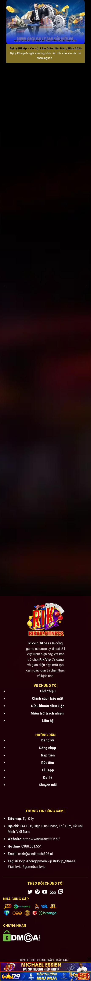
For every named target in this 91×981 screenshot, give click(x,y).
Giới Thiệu (27, 960)
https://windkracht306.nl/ (41, 839)
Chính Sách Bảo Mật (53, 960)
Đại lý (47, 778)
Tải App (47, 770)
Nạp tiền (48, 755)
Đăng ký (47, 740)
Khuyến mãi (48, 785)
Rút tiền (47, 763)
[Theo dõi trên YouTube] (44, 892)
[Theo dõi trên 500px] (53, 892)
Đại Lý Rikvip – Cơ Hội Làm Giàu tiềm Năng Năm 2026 (45, 48)
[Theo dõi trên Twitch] (60, 892)
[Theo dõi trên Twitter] (30, 892)
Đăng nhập (47, 748)
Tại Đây (28, 819)
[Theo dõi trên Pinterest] (37, 892)
